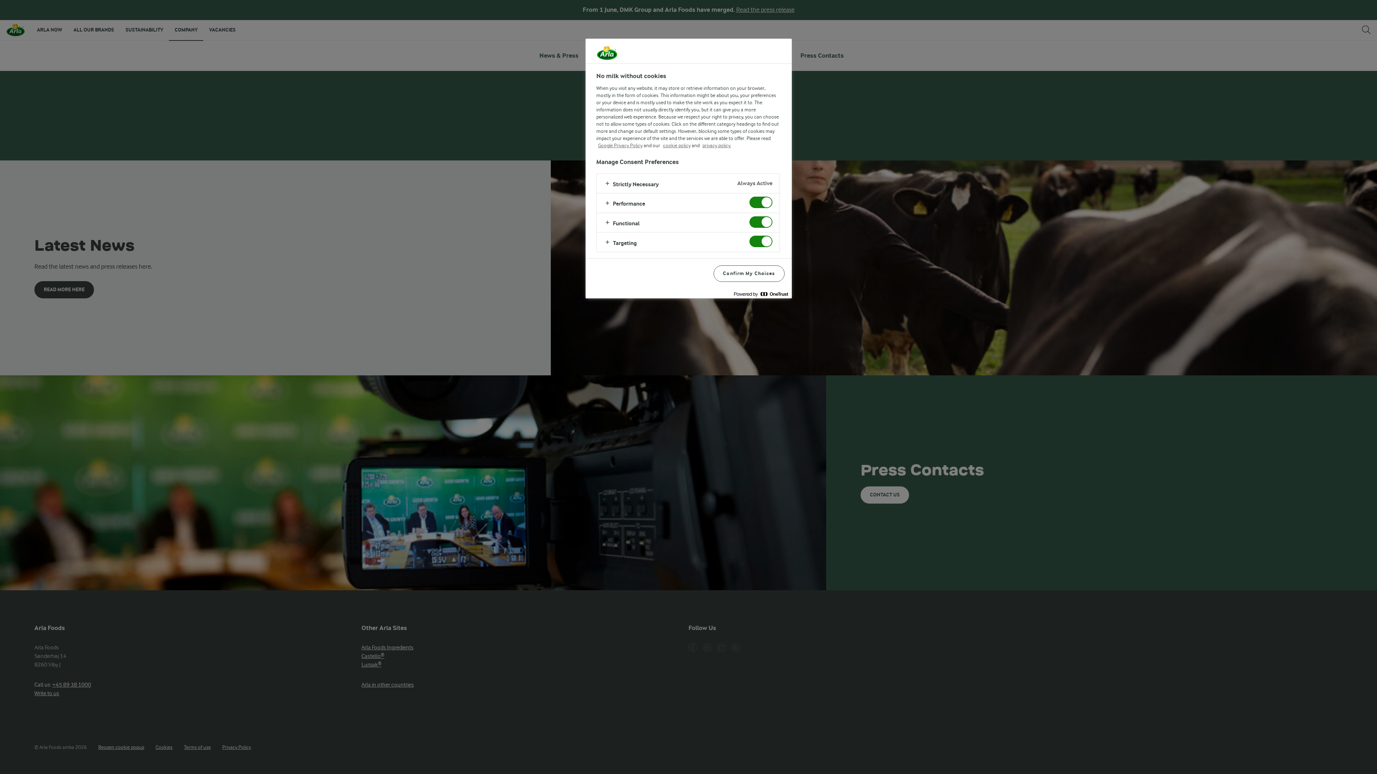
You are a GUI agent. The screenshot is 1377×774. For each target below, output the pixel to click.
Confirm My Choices (749, 273)
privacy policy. (716, 145)
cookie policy (677, 145)
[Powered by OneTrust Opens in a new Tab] (761, 293)
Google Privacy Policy (620, 145)
